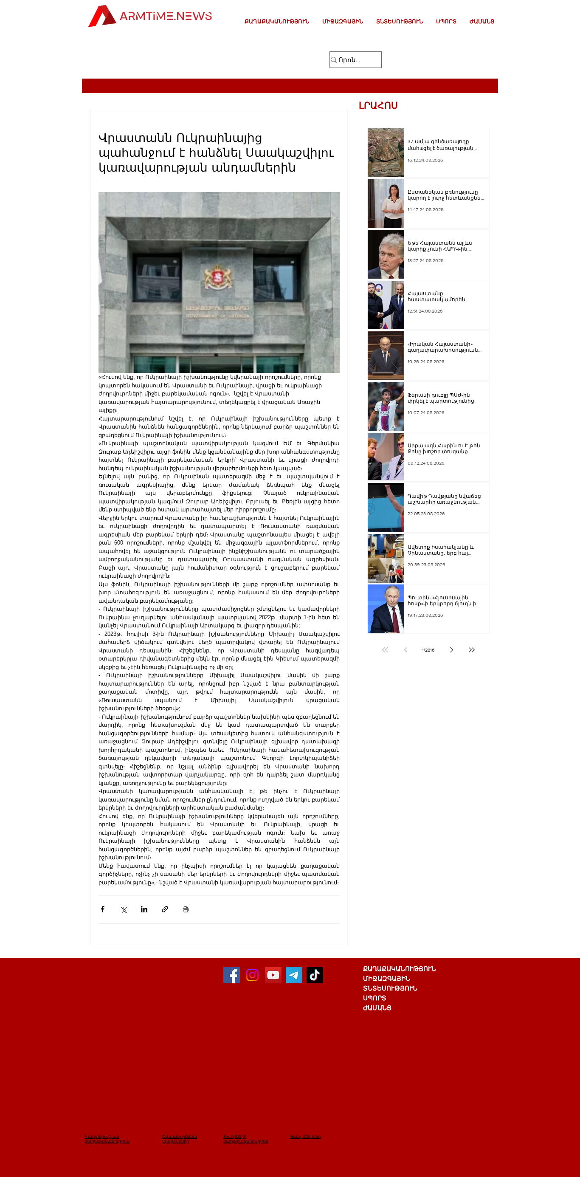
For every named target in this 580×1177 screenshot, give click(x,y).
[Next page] (451, 650)
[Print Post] (186, 909)
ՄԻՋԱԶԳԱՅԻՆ (386, 978)
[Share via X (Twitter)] (123, 909)
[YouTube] (273, 975)
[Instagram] (252, 975)
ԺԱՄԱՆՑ (377, 1007)
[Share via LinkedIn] (144, 909)
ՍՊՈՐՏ (374, 998)
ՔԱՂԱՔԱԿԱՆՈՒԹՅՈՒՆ (399, 968)
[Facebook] (231, 975)
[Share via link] (165, 909)
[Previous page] (405, 650)
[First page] (385, 650)
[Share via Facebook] (103, 909)
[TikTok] (315, 975)
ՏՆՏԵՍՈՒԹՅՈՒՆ (390, 988)
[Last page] (471, 650)
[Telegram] (294, 975)
